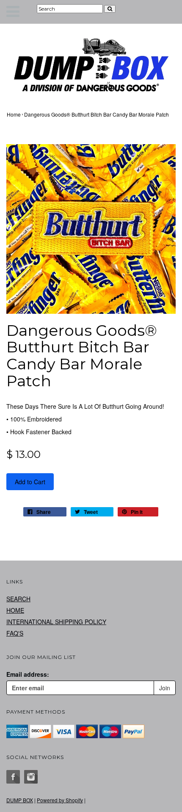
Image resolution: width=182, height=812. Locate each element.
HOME (15, 610)
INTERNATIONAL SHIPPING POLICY (56, 621)
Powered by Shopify (60, 800)
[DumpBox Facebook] (13, 777)
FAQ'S (14, 633)
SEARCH (18, 598)
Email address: (27, 674)
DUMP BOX (19, 800)
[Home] (91, 65)
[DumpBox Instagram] (31, 777)
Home (14, 114)
